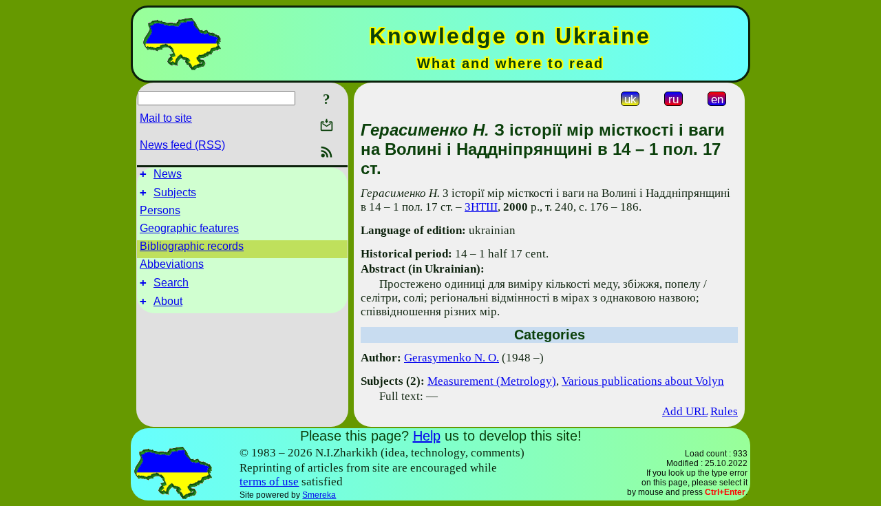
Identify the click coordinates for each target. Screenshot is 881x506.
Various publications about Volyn (643, 381)
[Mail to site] (326, 125)
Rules (724, 411)
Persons (160, 210)
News (167, 174)
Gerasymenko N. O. (451, 357)
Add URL (685, 411)
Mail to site (166, 118)
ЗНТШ (481, 206)
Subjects (174, 192)
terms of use (269, 481)
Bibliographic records (192, 246)
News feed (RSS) (182, 145)
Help (426, 435)
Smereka (319, 495)
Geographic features (189, 228)
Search (171, 282)
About (167, 301)
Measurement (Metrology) (491, 381)
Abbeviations (172, 264)
